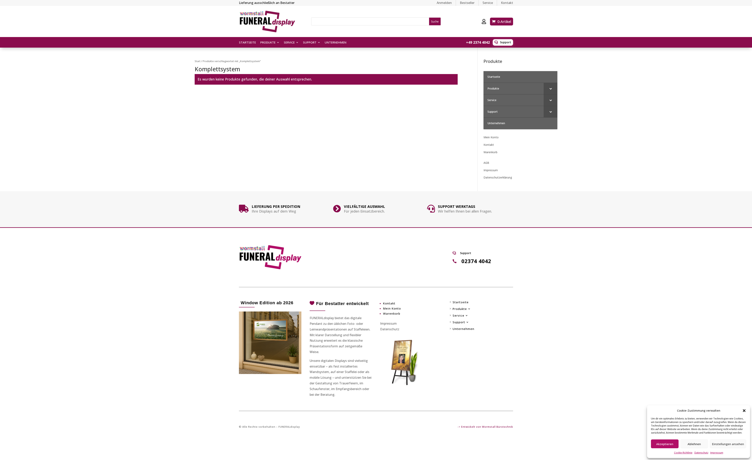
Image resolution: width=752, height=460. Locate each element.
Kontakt (507, 3)
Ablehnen (694, 444)
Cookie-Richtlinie (683, 452)
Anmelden (444, 3)
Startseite (247, 42)
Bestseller (467, 3)
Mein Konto (491, 137)
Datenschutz (701, 452)
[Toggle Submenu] (550, 88)
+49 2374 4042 (478, 42)
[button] (744, 411)
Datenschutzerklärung (498, 177)
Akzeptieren (664, 444)
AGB (486, 163)
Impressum (716, 452)
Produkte (268, 42)
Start (198, 61)
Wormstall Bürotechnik (497, 426)
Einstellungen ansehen (728, 444)
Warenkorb (490, 152)
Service (488, 3)
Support (505, 42)
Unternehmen (335, 42)
